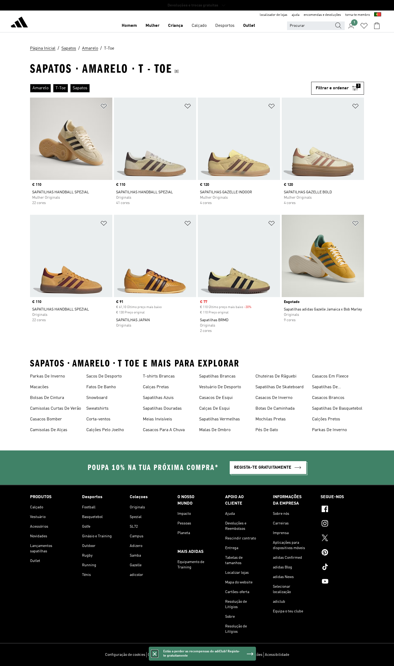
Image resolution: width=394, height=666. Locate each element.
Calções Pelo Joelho (105, 430)
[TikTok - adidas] (342, 567)
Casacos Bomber (46, 419)
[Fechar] (154, 653)
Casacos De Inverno (273, 398)
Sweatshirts (97, 408)
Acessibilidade (277, 655)
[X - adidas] (342, 538)
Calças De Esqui (214, 408)
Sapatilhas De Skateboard (279, 387)
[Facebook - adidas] (342, 509)
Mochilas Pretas (270, 419)
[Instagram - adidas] (342, 524)
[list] (170, 88)
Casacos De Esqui (216, 398)
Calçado (199, 26)
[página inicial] (19, 23)
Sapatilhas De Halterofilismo (325, 387)
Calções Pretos (326, 419)
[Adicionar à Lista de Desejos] (103, 107)
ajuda (295, 15)
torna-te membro (357, 15)
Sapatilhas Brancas (217, 376)
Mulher (152, 26)
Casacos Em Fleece (330, 376)
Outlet (249, 26)
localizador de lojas (273, 15)
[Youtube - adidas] (342, 582)
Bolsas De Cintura (47, 398)
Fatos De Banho (101, 387)
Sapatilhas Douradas (162, 408)
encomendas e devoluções (322, 15)
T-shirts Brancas (159, 376)
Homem (129, 26)
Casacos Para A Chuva (164, 430)
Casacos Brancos (328, 398)
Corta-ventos (98, 419)
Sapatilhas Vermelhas (219, 419)
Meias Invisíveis (157, 419)
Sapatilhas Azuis (158, 398)
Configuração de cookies (125, 655)
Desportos (225, 26)
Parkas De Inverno (47, 376)
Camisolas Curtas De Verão (55, 408)
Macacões (39, 387)
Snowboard (96, 398)
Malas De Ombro (215, 430)
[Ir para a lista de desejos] (364, 25)
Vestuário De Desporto (220, 387)
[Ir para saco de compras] (376, 25)
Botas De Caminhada (275, 408)
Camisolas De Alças (48, 430)
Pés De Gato (266, 430)
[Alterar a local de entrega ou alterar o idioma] (377, 15)
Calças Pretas (156, 387)
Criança (175, 26)
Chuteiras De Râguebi (275, 376)
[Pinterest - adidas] (342, 553)
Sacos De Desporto (104, 376)
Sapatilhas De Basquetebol (337, 408)
